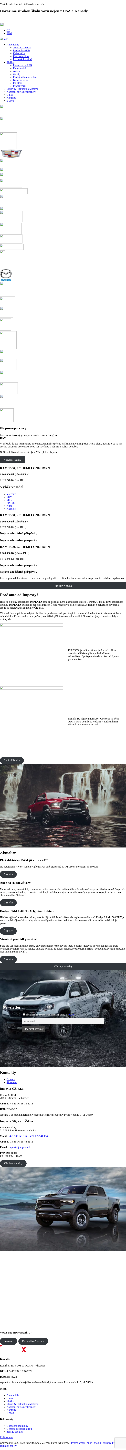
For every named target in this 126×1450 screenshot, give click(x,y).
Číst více (8, 874)
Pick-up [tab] (11, 502)
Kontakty (11, 1409)
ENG (9, 33)
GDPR (72, 1014)
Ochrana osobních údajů (19, 1428)
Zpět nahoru (6, 1437)
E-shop (10, 1412)
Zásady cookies (15, 1431)
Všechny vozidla (12, 459)
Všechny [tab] (11, 494)
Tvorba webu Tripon (81, 1442)
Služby (10, 1401)
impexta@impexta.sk (20, 1147)
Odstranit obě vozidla (33, 1341)
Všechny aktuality (63, 966)
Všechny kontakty (13, 1163)
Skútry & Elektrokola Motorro (22, 1404)
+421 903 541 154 (17, 1136)
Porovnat (8, 1341)
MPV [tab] (9, 499)
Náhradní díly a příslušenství (21, 1407)
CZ (8, 30)
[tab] (66, 1079)
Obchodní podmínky (17, 1425)
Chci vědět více (12, 760)
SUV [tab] (9, 497)
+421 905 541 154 (38, 1136)
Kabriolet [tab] (11, 508)
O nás (10, 1398)
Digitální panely (8, 1445)
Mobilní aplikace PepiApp (107, 1442)
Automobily (13, 1395)
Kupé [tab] (9, 505)
